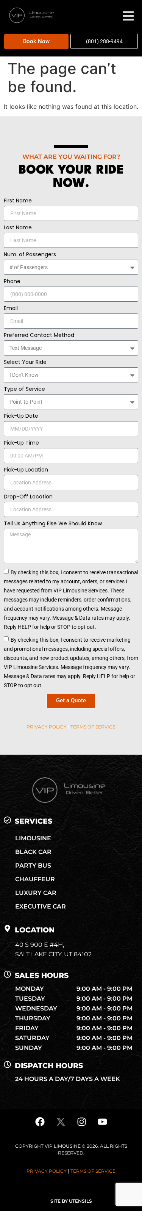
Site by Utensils (71, 1201)
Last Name (18, 228)
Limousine (33, 838)
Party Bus (33, 865)
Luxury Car (35, 892)
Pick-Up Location (26, 470)
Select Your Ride (25, 362)
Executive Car (40, 906)
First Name (18, 201)
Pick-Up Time (21, 443)
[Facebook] (39, 1121)
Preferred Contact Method (39, 335)
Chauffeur (35, 879)
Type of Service (24, 389)
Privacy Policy (47, 727)
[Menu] (128, 16)
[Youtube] (102, 1121)
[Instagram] (81, 1121)
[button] (97, 17)
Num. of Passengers (30, 255)
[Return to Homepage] (31, 21)
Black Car (33, 851)
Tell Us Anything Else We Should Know (53, 524)
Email (11, 308)
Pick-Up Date (21, 416)
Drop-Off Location (28, 497)
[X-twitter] (60, 1121)
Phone (12, 282)
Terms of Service (92, 727)
